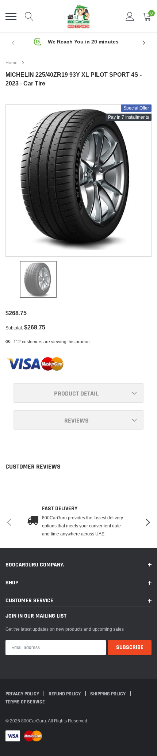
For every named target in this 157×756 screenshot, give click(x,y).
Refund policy (65, 694)
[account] (130, 16)
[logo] (78, 16)
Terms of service (25, 702)
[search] (29, 16)
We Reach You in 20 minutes (83, 42)
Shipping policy (108, 694)
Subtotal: (14, 328)
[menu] (10, 16)
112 (17, 341)
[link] (38, 279)
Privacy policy (22, 694)
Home (11, 62)
